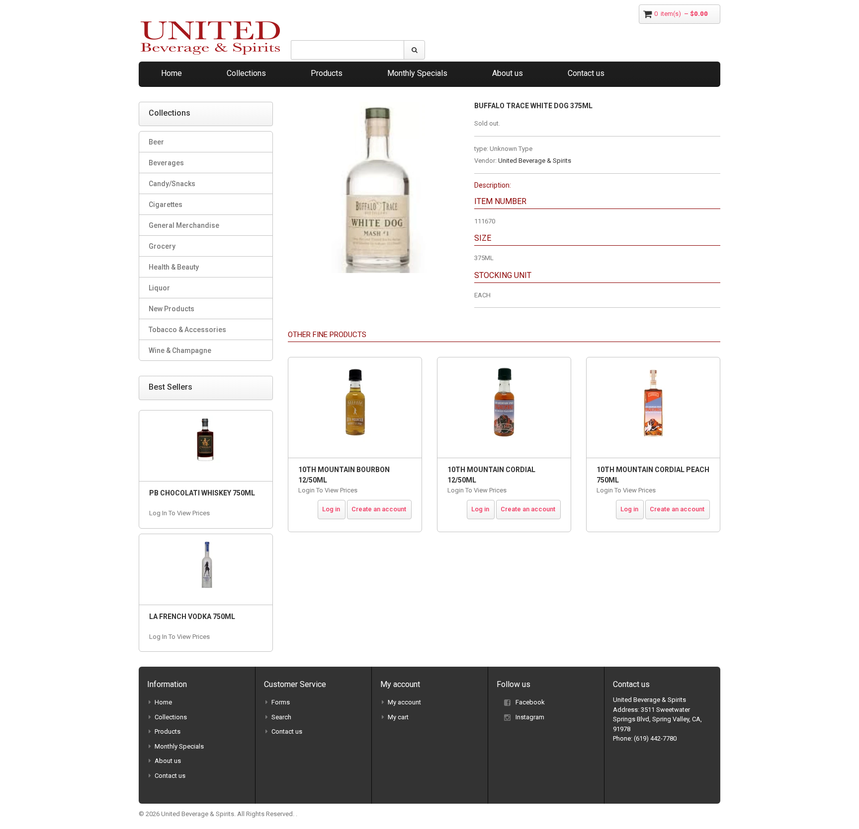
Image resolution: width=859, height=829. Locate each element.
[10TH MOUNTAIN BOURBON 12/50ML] (355, 407)
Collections (246, 73)
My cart (398, 717)
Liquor (159, 288)
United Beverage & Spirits (534, 160)
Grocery (162, 246)
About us (507, 73)
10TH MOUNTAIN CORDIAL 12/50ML (491, 475)
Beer (156, 142)
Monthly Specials (417, 73)
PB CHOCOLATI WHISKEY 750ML (202, 493)
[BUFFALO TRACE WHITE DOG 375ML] (373, 106)
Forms (280, 702)
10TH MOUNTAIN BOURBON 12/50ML (344, 475)
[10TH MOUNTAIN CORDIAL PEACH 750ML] (653, 407)
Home (171, 73)
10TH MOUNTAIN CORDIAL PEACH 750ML (653, 475)
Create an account (378, 509)
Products (327, 73)
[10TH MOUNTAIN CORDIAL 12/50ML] (504, 407)
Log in (331, 509)
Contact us (586, 73)
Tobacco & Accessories (187, 330)
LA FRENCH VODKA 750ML (192, 617)
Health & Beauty (174, 267)
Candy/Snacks (172, 184)
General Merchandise (184, 225)
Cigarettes (165, 204)
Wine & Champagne (180, 350)
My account (404, 702)
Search (281, 717)
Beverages (166, 163)
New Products (171, 309)
